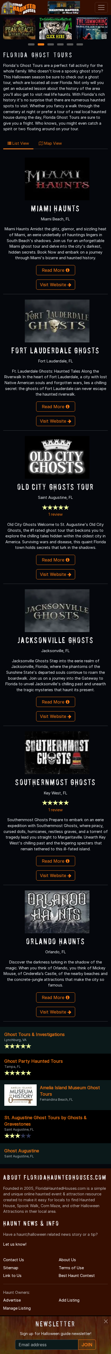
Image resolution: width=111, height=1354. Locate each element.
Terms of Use (71, 1267)
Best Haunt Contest (77, 1275)
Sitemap (10, 1267)
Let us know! (14, 1244)
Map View (52, 143)
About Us (67, 1259)
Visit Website (54, 284)
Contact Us (13, 1259)
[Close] (106, 1321)
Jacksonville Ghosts (55, 640)
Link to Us (12, 1275)
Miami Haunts (55, 208)
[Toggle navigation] (101, 7)
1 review (55, 514)
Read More (54, 270)
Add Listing (69, 1300)
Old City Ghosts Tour (55, 486)
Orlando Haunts (55, 941)
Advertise (12, 1300)
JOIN (87, 1344)
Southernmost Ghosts (55, 782)
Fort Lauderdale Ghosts (55, 350)
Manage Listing (17, 1308)
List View (20, 143)
